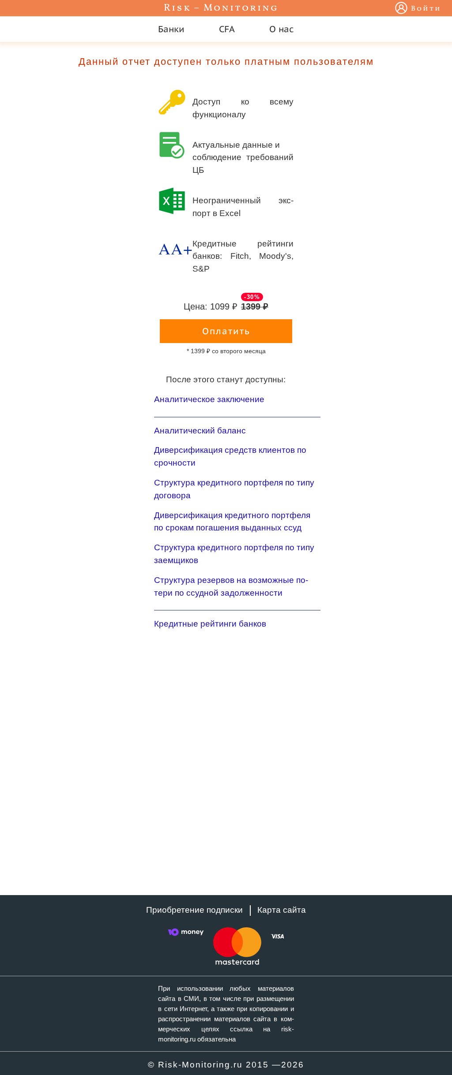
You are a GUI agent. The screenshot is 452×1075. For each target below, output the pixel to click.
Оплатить (226, 331)
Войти (426, 9)
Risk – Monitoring (221, 8)
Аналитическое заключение (209, 399)
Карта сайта (281, 909)
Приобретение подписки (194, 909)
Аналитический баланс (200, 430)
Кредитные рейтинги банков (210, 623)
